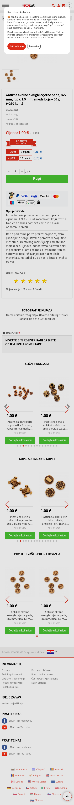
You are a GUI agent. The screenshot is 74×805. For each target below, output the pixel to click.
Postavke (34, 46)
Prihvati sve (16, 46)
